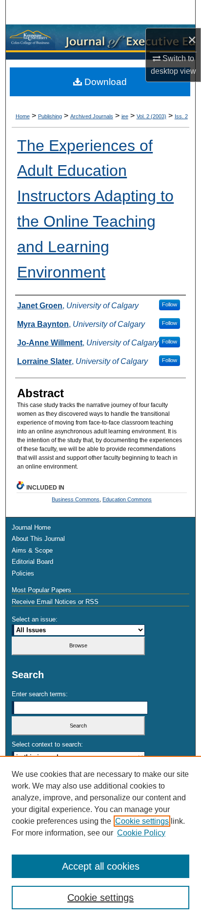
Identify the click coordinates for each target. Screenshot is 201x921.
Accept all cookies (101, 866)
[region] (100, 838)
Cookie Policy (141, 833)
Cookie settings (142, 821)
